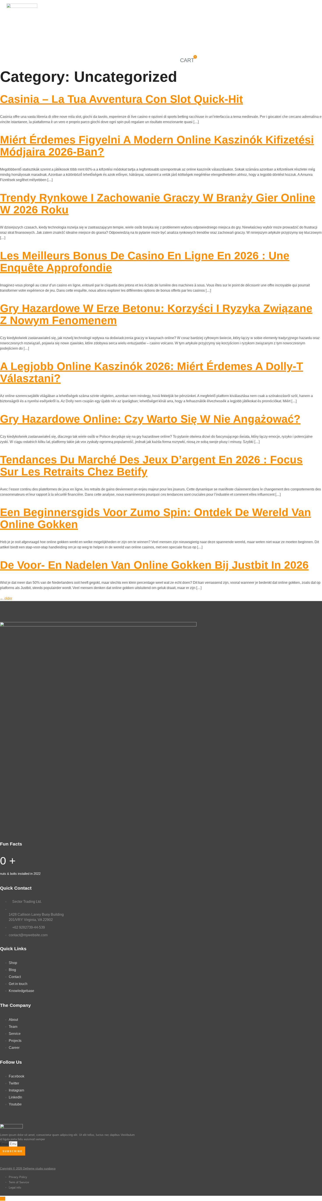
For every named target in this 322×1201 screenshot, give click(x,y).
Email (4, 1144)
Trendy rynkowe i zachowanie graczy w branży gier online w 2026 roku (157, 204)
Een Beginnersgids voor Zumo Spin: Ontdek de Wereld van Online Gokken (155, 518)
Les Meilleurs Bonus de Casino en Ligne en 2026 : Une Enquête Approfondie (144, 261)
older (6, 598)
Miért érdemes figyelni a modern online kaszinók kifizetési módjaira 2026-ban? (157, 146)
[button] (106, 44)
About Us (67, 28)
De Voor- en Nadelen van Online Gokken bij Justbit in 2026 (154, 565)
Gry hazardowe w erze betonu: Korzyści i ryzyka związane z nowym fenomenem (156, 314)
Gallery (113, 28)
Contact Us (137, 28)
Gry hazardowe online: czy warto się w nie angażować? (150, 419)
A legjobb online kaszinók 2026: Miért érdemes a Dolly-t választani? (151, 372)
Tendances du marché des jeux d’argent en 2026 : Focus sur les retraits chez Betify (151, 465)
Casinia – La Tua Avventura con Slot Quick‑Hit (121, 99)
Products (90, 28)
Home (45, 28)
